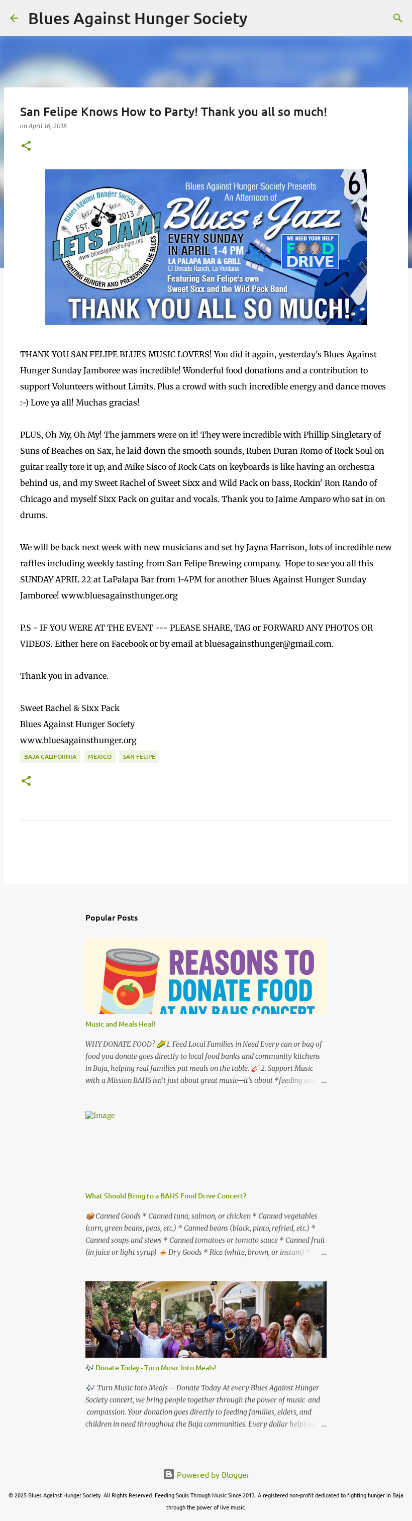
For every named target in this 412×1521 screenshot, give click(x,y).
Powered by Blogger (212, 1474)
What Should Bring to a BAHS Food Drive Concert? (165, 1195)
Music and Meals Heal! (120, 1024)
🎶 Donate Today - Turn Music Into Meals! (150, 1367)
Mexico (100, 756)
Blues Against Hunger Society (138, 18)
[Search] (262, 18)
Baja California (50, 756)
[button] (26, 146)
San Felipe (139, 756)
